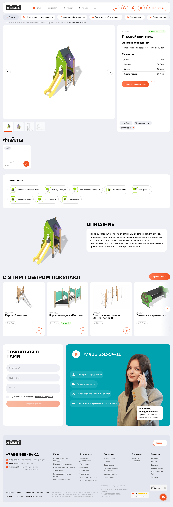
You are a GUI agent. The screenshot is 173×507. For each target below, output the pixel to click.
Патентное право (157, 468)
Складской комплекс (88, 477)
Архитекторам (109, 458)
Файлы (126, 123)
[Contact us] (133, 8)
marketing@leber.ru (16, 467)
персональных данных (44, 397)
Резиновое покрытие (61, 480)
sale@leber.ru (14, 460)
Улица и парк (136, 17)
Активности (143, 123)
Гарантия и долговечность (85, 459)
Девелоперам (109, 465)
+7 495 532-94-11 (102, 354)
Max (47, 493)
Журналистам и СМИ (157, 473)
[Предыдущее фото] (8, 72)
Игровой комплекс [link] (77, 22)
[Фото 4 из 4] (40, 126)
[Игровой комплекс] (23, 297)
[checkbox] (7, 397)
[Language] (124, 8)
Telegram (40, 493)
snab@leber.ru (14, 463)
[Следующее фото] (110, 72)
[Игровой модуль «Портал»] (67, 297)
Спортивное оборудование (107, 17)
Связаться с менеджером (135, 84)
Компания (155, 454)
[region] (86, 17)
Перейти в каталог (159, 277)
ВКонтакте (30, 496)
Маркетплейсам (110, 474)
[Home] (13, 8)
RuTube (39, 496)
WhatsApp (30, 493)
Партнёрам (68, 8)
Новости (154, 462)
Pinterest (20, 496)
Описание (127, 128)
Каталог (39, 8)
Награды (154, 465)
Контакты (154, 477)
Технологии (84, 474)
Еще (95, 8)
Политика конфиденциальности (113, 486)
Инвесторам (109, 477)
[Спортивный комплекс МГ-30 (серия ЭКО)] (111, 297)
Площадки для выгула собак (62, 475)
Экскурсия (83, 467)
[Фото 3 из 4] (29, 126)
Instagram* (10, 493)
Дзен (19, 493)
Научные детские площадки (39, 17)
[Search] (116, 8)
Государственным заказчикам (111, 469)
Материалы (84, 464)
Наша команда (156, 458)
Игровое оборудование (74, 17)
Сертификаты (84, 471)
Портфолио (83, 8)
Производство (52, 8)
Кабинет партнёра (156, 8)
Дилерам (107, 462)
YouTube (9, 496)
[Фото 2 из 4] (19, 126)
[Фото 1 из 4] (8, 126)
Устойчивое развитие (88, 480)
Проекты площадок (136, 459)
